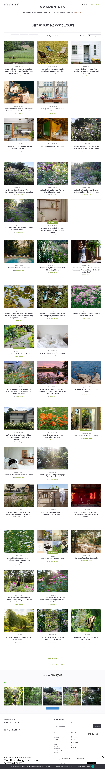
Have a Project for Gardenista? (58, 751)
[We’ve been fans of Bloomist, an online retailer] (13, 696)
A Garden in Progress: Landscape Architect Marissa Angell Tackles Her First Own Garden (52, 392)
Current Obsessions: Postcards (86, 558)
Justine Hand (53, 642)
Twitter (75, 745)
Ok (92, 766)
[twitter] (15, 4)
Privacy (56, 744)
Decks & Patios (33, 35)
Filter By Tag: (83, 35)
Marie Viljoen (86, 318)
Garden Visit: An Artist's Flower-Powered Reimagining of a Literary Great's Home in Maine (19, 600)
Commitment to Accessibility (58, 747)
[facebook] (12, 4)
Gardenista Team (53, 74)
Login (97, 4)
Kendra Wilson (20, 320)
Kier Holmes (19, 356)
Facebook (75, 742)
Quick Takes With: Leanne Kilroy (86, 436)
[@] (8, 683)
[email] (18, 4)
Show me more (52, 658)
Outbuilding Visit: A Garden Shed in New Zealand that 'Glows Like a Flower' (86, 514)
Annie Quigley (19, 151)
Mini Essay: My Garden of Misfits (19, 354)
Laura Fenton (53, 272)
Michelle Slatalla (53, 479)
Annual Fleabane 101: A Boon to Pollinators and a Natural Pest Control (18, 560)
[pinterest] (7, 4)
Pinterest (75, 737)
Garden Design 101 (37, 12)
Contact (56, 739)
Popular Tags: (7, 35)
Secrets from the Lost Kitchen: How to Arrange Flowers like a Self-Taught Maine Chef (86, 270)
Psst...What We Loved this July (52, 559)
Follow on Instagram (53, 708)
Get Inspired (27, 12)
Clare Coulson (87, 151)
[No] (103, 766)
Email (74, 747)
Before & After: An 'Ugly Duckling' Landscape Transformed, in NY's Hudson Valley (19, 437)
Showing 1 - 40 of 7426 (52, 35)
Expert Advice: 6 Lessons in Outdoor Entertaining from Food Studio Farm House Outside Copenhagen (19, 71)
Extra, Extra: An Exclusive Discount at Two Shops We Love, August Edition (52, 230)
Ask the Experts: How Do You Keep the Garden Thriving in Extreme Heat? (52, 600)
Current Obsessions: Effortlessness (52, 353)
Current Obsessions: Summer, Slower (19, 475)
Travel (46, 12)
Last (62, 664)
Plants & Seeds (24, 35)
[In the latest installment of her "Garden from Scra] (52, 696)
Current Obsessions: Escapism (19, 268)
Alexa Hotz (20, 76)
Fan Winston (87, 394)
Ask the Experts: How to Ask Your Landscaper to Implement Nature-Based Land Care (19, 514)
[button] (84, 4)
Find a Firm (52, 12)
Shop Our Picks (60, 12)
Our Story (70, 12)
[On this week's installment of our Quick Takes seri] (72, 696)
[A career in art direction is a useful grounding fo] (91, 696)
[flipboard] (4, 4)
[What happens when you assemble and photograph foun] (33, 696)
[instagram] (10, 4)
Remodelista (78, 12)
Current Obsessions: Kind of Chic (52, 146)
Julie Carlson (86, 76)
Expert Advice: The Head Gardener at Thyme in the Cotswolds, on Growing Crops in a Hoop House (19, 316)
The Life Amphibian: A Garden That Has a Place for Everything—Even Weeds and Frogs (19, 392)
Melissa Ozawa (20, 519)
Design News (15, 35)
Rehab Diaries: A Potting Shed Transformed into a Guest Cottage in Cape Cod (86, 71)
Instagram (75, 739)
